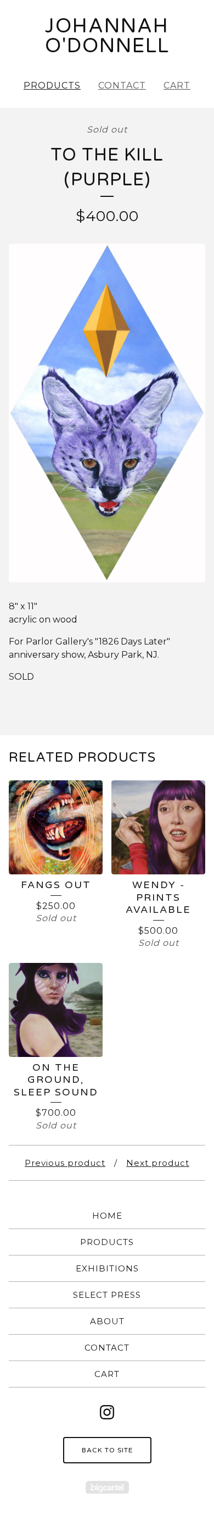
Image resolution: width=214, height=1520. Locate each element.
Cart (177, 85)
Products (52, 85)
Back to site (107, 1450)
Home (107, 1215)
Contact (122, 85)
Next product (157, 1163)
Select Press (107, 1295)
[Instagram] (107, 1412)
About (107, 1321)
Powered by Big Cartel (107, 1487)
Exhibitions (107, 1268)
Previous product (65, 1163)
